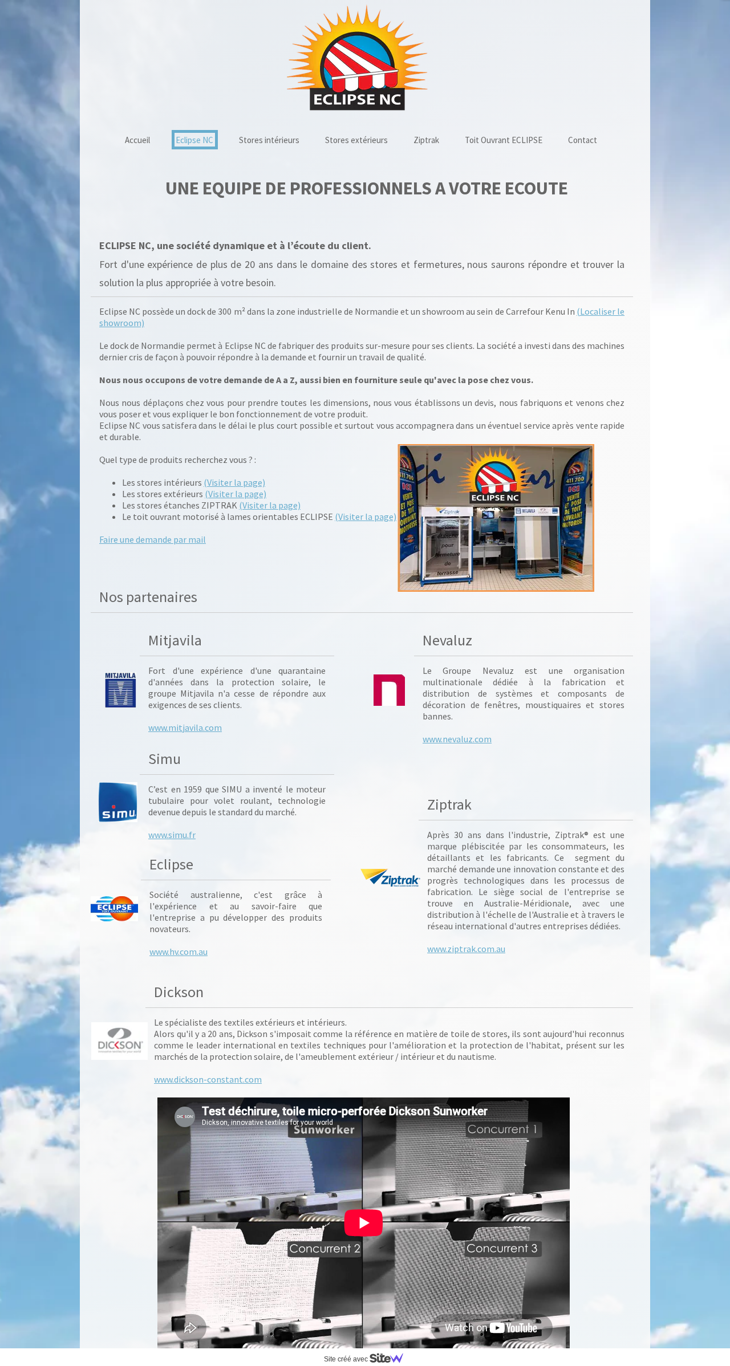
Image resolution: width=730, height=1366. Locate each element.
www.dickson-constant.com (208, 1079)
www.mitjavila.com (185, 727)
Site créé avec (347, 1359)
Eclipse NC (194, 140)
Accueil (137, 140)
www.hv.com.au (178, 951)
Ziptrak (426, 140)
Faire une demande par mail (152, 539)
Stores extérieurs (356, 140)
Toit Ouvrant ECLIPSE (503, 140)
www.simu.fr (172, 834)
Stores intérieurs (269, 140)
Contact (582, 140)
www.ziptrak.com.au (466, 948)
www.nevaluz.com (457, 739)
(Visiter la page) (234, 482)
